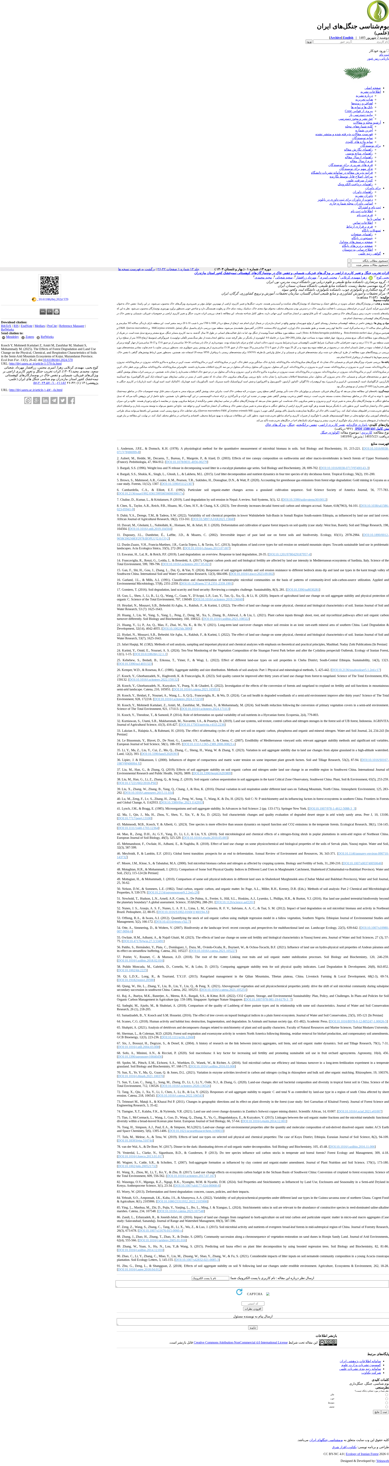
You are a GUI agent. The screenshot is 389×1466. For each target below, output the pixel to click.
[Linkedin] (45, 400)
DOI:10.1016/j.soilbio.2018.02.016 (140, 960)
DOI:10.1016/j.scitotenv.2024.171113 (205, 708)
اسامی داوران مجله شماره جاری (351, 203)
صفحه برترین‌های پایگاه (357, 246)
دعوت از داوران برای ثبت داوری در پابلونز (345, 199)
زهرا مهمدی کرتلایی (353, 277)
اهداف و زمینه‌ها (362, 103)
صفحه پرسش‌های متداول (356, 242)
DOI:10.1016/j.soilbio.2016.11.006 (352, 1146)
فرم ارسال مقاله (361, 161)
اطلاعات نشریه (370, 91)
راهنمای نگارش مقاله (358, 149)
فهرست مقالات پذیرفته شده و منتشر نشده (344, 134)
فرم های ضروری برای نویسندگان (350, 165)
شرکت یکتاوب (371, 1372)
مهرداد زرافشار (306, 277)
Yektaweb (382, 1461)
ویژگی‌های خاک (275, 425)
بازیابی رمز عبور (378, 58)
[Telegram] (54, 400)
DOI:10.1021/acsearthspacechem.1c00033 (196, 1131)
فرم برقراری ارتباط (359, 226)
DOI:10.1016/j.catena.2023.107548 (181, 1211)
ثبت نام (384, 54)
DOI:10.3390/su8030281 (303, 589)
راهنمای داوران (363, 192)
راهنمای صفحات (362, 234)
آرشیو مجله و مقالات (367, 122)
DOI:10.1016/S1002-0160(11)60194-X (183, 912)
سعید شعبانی (284, 277)
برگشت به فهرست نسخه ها (136, 269)
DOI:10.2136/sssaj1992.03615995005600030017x (150, 493)
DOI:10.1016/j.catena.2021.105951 (196, 689)
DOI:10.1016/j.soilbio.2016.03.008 (212, 1066)
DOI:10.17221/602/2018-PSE (137, 783)
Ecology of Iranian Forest (362, 1454)
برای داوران (373, 188)
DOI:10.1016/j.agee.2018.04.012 (139, 1269)
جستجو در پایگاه (362, 238)
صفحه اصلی (372, 88)
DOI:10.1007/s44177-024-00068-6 (196, 1185)
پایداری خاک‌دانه (357, 425)
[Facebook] (71, 400)
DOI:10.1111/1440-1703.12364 (138, 828)
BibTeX (6, 326)
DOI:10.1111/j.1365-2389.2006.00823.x (209, 744)
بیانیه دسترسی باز (361, 115)
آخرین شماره (364, 130)
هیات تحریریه (364, 99)
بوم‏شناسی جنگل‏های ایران (326, 1440)
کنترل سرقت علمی (359, 180)
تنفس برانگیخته (307, 425)
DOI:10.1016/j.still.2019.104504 (150, 528)
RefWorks (7, 329)
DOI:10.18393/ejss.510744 (135, 1140)
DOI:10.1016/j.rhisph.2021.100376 (140, 1076)
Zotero (30, 337)
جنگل (291, 425)
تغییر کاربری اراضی (332, 425)
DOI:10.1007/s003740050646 (362, 863)
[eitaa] (27, 400)
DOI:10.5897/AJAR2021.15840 (213, 519)
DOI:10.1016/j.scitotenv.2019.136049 (218, 599)
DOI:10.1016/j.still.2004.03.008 (138, 1047)
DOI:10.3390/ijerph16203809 (212, 773)
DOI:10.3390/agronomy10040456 (140, 1056)
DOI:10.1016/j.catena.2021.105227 (213, 951)
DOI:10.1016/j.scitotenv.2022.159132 (153, 679)
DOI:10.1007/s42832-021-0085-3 (197, 1259)
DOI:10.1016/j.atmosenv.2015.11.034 (148, 792)
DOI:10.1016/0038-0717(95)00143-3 (344, 468)
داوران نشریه (364, 195)
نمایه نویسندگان (362, 138)
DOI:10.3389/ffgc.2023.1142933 (181, 802)
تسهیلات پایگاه (371, 230)
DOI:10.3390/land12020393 (159, 754)
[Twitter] (62, 400)
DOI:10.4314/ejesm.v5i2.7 (172, 921)
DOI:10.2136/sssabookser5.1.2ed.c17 (356, 670)
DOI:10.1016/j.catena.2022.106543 (180, 1095)
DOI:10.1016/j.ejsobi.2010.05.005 (205, 837)
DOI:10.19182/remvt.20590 (136, 980)
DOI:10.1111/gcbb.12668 (177, 1037)
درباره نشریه (364, 95)
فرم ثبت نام (365, 215)
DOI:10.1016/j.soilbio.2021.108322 (226, 618)
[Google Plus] (36, 400)
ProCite (52, 326)
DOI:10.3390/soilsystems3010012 (304, 499)
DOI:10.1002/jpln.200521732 (137, 1166)
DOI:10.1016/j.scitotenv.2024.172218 (178, 699)
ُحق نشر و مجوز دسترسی (356, 118)
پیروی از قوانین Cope (359, 111)
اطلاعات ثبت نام (362, 211)
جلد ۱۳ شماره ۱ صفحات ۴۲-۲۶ (178, 269)
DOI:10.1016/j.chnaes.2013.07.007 (206, 548)
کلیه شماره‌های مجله (359, 126)
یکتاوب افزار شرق (344, 1447)
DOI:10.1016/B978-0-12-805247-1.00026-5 (358, 1021)
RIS (16, 326)
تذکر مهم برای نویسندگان (356, 168)
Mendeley (12, 337)
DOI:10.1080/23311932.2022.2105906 (182, 1201)
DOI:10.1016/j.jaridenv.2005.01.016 (162, 1240)
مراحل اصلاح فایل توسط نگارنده (351, 176)
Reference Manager (71, 326)
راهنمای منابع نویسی (359, 153)
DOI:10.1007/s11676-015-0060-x (160, 1230)
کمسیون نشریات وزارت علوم (361, 1365)
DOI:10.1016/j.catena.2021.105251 (223, 989)
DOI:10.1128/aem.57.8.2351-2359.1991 (206, 583)
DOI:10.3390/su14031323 (135, 663)
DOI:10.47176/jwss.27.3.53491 (143, 941)
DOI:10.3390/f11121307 (177, 483)
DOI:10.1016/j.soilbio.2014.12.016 (140, 1250)
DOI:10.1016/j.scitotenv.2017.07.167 (191, 1176)
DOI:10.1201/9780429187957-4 (289, 554)
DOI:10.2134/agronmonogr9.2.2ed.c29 (173, 892)
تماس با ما (374, 219)
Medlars (40, 326)
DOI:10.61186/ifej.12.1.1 (150, 654)
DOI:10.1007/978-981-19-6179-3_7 (268, 999)
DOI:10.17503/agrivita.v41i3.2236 (202, 724)
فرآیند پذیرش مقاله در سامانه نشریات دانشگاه (342, 172)
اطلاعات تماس (363, 222)
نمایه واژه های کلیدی (359, 142)
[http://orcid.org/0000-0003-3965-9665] (371, 279)
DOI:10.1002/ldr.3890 (176, 628)
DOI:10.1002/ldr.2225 (132, 970)
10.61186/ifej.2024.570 (58, 360)
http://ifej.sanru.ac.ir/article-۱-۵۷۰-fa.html (35, 390)
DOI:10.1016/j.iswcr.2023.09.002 (251, 573)
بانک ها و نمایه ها (362, 107)
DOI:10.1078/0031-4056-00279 (186, 462)
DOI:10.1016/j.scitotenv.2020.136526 (185, 1086)
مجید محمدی (263, 277)
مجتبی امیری (328, 277)
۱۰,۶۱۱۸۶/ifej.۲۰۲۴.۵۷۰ (49, 383)
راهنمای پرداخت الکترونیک (355, 184)
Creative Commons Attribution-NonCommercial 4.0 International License (241, 1342)
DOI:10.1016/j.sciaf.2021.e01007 (359, 1111)
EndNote (26, 326)
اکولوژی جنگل (329, 432)
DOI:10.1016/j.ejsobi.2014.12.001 (264, 1121)
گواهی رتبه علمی (369, 253)
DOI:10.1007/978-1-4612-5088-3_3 (332, 808)
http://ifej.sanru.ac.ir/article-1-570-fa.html (35, 363)
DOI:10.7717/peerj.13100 (134, 818)
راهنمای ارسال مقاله (359, 157)
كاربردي (366, 432)
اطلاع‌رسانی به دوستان (357, 249)
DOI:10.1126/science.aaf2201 (235, 902)
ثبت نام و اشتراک (369, 207)
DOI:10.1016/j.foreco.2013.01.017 (140, 1156)
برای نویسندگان (370, 145)
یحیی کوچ (382, 277)
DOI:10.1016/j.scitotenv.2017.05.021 (186, 564)
